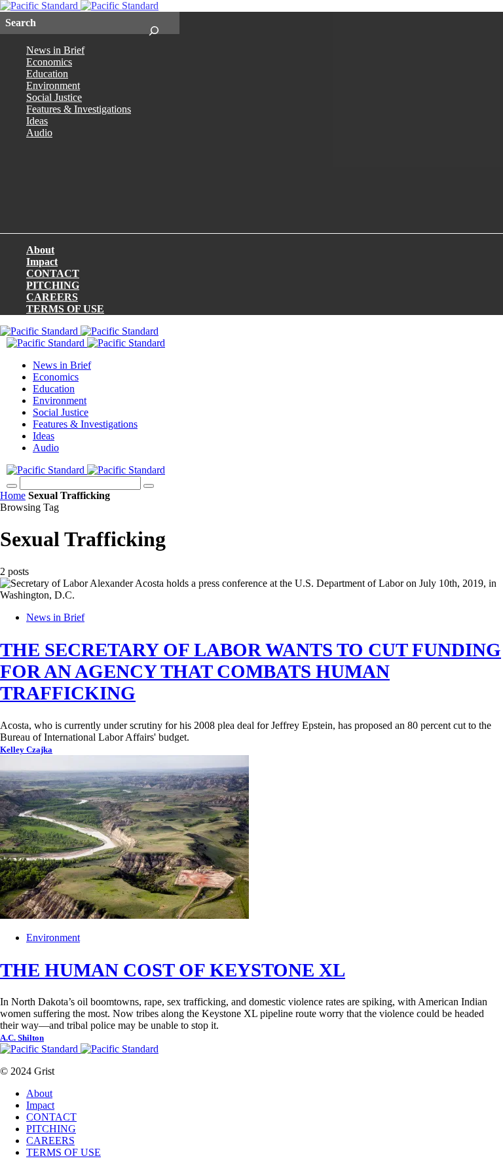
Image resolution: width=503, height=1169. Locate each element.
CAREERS (52, 297)
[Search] (153, 22)
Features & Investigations (78, 109)
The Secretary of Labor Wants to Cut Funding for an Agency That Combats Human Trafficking (250, 671)
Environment (53, 85)
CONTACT (52, 273)
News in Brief (55, 50)
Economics (49, 61)
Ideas (37, 120)
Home (13, 495)
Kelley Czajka (26, 749)
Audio (39, 132)
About (40, 249)
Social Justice (54, 97)
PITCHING (52, 285)
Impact (42, 261)
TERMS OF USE (65, 308)
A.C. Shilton (22, 1038)
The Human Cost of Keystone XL (172, 969)
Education (47, 73)
